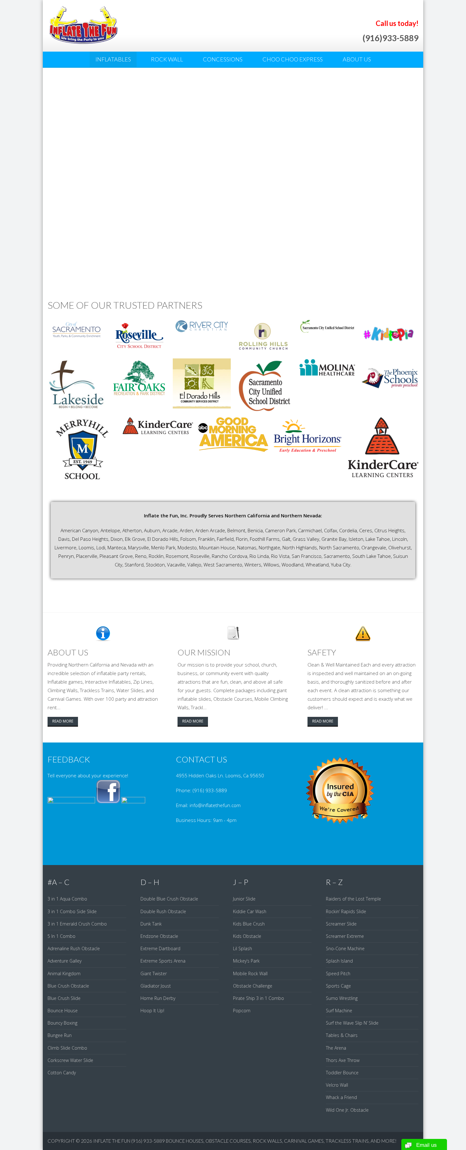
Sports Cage (338, 986)
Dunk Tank (151, 924)
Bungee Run (60, 1035)
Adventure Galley (64, 961)
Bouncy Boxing (62, 1023)
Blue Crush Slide (64, 998)
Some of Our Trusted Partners (125, 305)
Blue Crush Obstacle (68, 986)
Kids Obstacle (247, 936)
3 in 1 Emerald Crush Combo (77, 924)
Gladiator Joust (155, 986)
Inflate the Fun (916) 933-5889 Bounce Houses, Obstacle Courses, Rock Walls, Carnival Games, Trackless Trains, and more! (245, 1141)
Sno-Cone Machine (345, 948)
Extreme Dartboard (160, 948)
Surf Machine (339, 1011)
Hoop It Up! (152, 1011)
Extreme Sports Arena (162, 961)
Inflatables (113, 59)
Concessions (223, 59)
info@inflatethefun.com (215, 805)
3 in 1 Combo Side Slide (72, 911)
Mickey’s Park (246, 961)
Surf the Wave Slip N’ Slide (352, 1023)
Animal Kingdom (64, 973)
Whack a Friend (341, 1097)
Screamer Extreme (345, 936)
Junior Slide (244, 899)
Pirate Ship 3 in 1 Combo (258, 998)
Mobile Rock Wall (250, 973)
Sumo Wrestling (342, 998)
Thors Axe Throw (342, 1060)
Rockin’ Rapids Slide (346, 911)
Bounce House (63, 1011)
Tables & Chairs (342, 1035)
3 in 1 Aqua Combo (67, 899)
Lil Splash (242, 948)
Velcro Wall (337, 1085)
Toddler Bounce (342, 1073)
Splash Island (339, 961)
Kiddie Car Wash (249, 911)
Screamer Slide (341, 924)
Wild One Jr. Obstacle (347, 1110)
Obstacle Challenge (252, 986)
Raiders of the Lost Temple (353, 899)
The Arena (336, 1048)
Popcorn (241, 1011)
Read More (62, 721)
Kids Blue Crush (249, 924)
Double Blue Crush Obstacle (169, 899)
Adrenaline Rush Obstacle (74, 948)
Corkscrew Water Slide (70, 1060)
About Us (357, 59)
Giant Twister (153, 973)
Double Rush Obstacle (163, 911)
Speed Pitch (338, 973)
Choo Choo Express (292, 59)
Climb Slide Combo (67, 1048)
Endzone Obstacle (159, 936)
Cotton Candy (62, 1073)
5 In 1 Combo (61, 936)
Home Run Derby (157, 998)
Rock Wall (167, 59)
